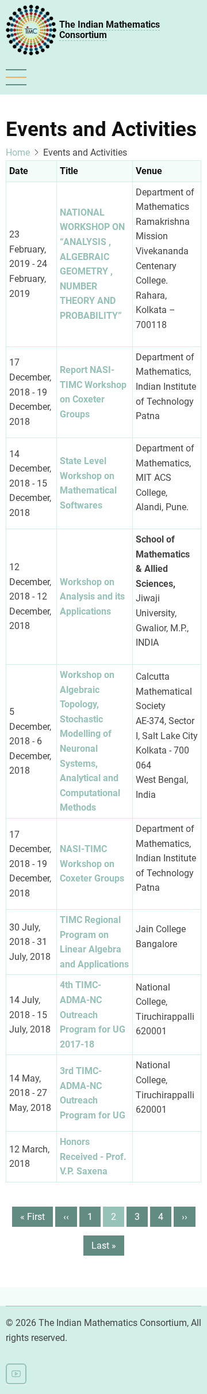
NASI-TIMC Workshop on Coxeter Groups (92, 863)
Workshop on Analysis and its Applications (92, 597)
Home (18, 152)
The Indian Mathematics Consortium (109, 29)
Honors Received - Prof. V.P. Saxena (93, 1156)
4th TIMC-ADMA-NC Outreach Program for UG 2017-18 (92, 1014)
